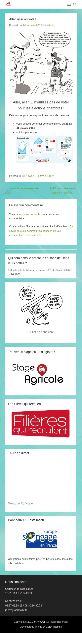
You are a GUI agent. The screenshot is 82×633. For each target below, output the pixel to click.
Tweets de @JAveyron (21, 503)
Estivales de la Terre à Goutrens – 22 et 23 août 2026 (39, 270)
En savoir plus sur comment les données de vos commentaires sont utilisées (41, 231)
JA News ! (28, 175)
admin (51, 25)
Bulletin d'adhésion (41, 332)
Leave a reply (45, 175)
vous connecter (32, 214)
